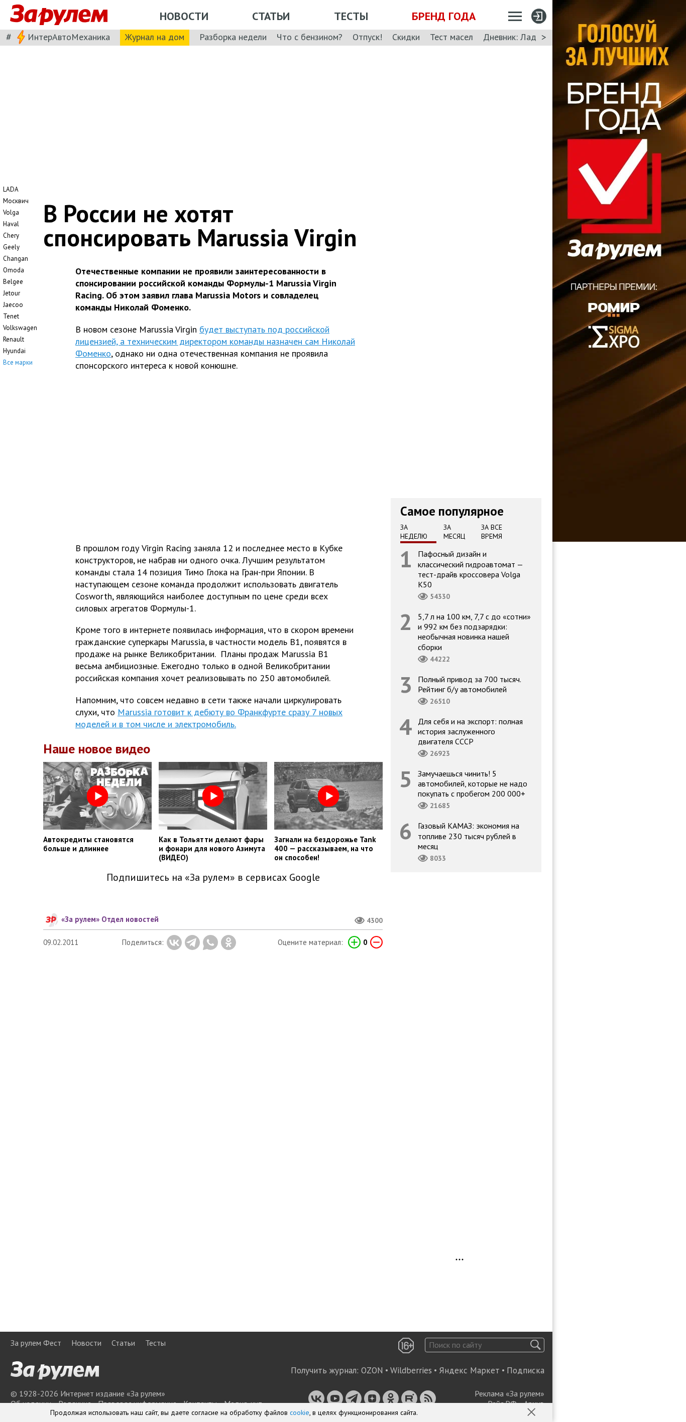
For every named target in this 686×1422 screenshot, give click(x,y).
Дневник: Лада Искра (525, 37)
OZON (372, 1370)
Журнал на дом (154, 37)
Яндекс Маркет (469, 1370)
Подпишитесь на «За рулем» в (213, 877)
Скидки (406, 37)
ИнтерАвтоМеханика (69, 37)
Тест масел (451, 37)
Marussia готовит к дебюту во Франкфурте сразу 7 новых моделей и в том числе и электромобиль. (208, 718)
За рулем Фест (36, 1343)
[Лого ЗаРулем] (58, 15)
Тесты (351, 16)
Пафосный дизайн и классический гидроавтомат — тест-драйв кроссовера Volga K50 (470, 569)
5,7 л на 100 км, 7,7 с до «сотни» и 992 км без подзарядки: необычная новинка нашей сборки (474, 631)
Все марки (18, 362)
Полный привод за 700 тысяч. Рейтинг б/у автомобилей (469, 684)
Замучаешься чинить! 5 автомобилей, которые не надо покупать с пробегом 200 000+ (472, 783)
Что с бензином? (309, 37)
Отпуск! (367, 37)
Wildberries (411, 1370)
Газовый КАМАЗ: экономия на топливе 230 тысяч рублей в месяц (468, 836)
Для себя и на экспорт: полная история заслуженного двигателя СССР (470, 731)
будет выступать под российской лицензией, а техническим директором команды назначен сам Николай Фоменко (215, 341)
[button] (532, 1413)
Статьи (271, 16)
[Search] (535, 1345)
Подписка (525, 1370)
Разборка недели (233, 37)
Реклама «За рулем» (509, 1393)
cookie (299, 1412)
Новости (184, 16)
